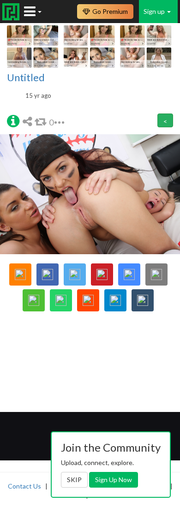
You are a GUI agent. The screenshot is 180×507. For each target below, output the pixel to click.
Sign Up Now (113, 479)
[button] (13, 120)
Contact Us (24, 486)
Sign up (155, 11)
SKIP (74, 479)
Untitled (26, 77)
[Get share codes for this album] (29, 121)
